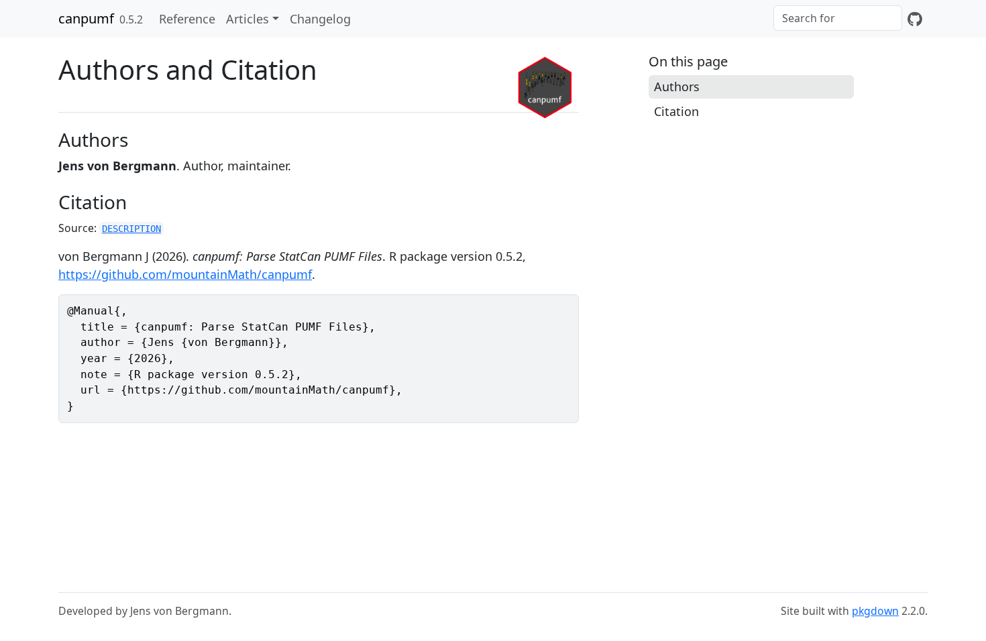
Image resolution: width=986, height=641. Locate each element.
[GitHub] (915, 18)
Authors (677, 86)
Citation (676, 111)
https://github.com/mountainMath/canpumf (185, 274)
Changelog (320, 19)
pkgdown (875, 610)
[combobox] (837, 18)
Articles (247, 19)
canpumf (86, 18)
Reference (187, 19)
